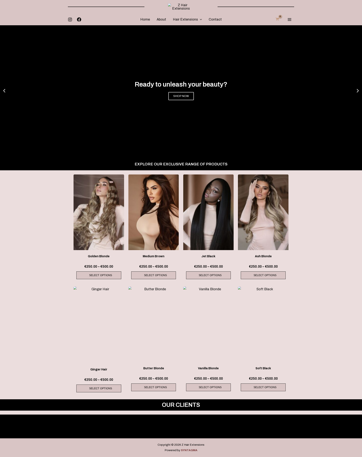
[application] (200, 19)
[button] (4, 90)
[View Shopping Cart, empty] (277, 19)
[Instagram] (70, 19)
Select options (100, 275)
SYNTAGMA (189, 450)
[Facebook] (79, 19)
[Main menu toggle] (289, 19)
